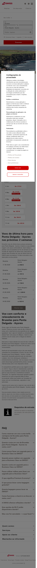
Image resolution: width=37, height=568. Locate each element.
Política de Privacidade (14, 155)
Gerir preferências (13, 163)
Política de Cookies (13, 157)
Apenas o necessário (18, 174)
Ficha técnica (12, 160)
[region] (18, 126)
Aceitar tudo (18, 167)
